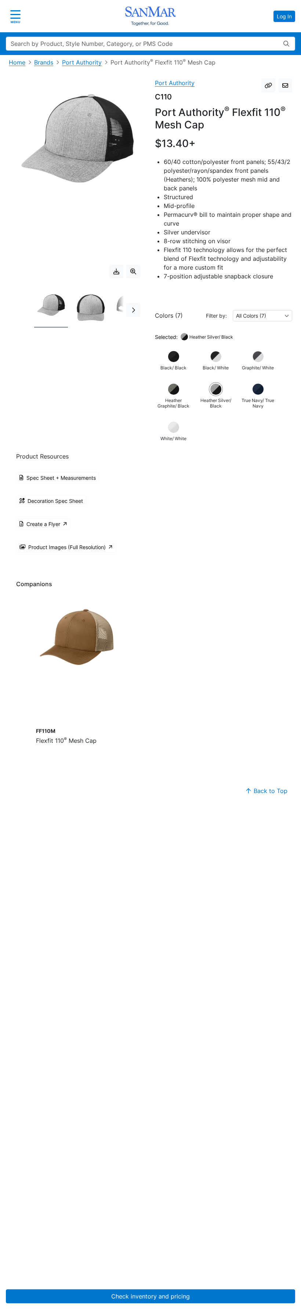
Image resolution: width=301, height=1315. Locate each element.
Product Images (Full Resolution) (67, 547)
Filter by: (216, 316)
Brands (43, 62)
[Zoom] (133, 271)
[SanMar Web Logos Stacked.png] (150, 16)
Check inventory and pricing (150, 1296)
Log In (284, 16)
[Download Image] (116, 271)
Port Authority (82, 62)
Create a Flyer (43, 524)
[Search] (286, 43)
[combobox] (262, 315)
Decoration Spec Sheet (55, 501)
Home (17, 62)
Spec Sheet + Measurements (61, 478)
